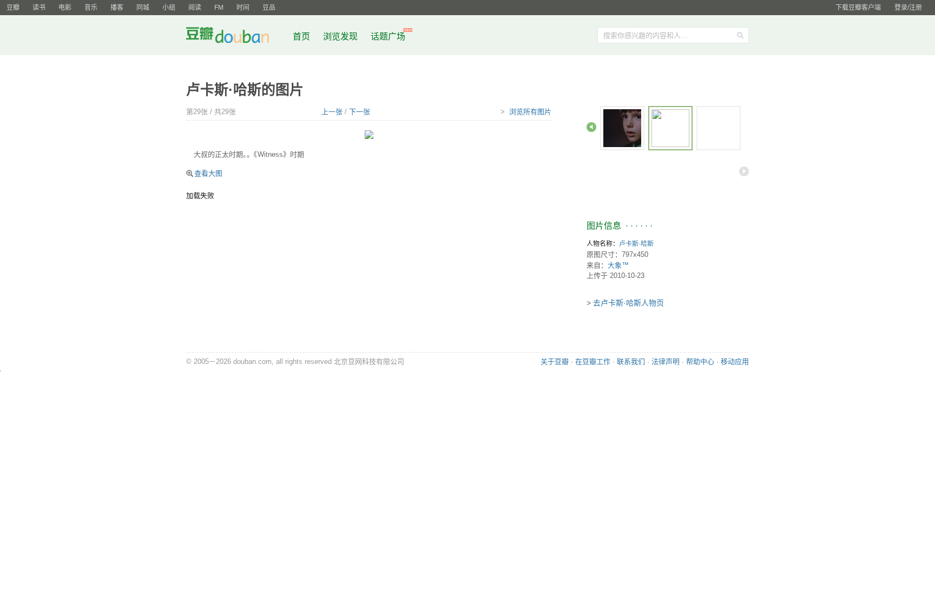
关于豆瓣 (555, 361)
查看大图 (208, 173)
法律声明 (665, 361)
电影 (64, 7)
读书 (38, 7)
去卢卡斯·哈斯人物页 (628, 302)
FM (218, 7)
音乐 (90, 7)
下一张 (359, 112)
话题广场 (388, 36)
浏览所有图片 (530, 112)
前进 (744, 171)
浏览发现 (341, 36)
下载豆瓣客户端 (858, 7)
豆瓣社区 (236, 37)
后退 (591, 127)
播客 (116, 7)
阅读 (194, 7)
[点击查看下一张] (369, 134)
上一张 (332, 112)
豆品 (268, 7)
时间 (242, 7)
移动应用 (735, 361)
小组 (168, 7)
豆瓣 (12, 7)
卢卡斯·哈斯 (636, 244)
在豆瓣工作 (592, 361)
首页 (301, 36)
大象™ (618, 265)
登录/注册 (908, 7)
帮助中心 (700, 361)
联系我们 (631, 361)
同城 (142, 7)
